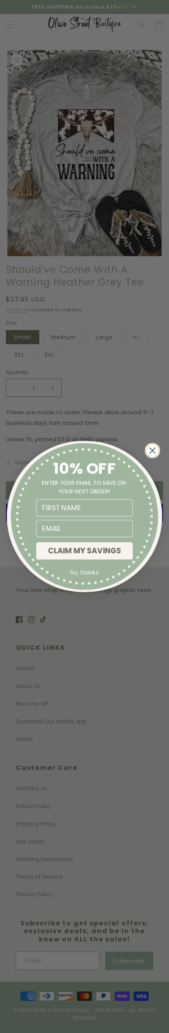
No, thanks (84, 573)
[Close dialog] (152, 450)
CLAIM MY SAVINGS (84, 550)
